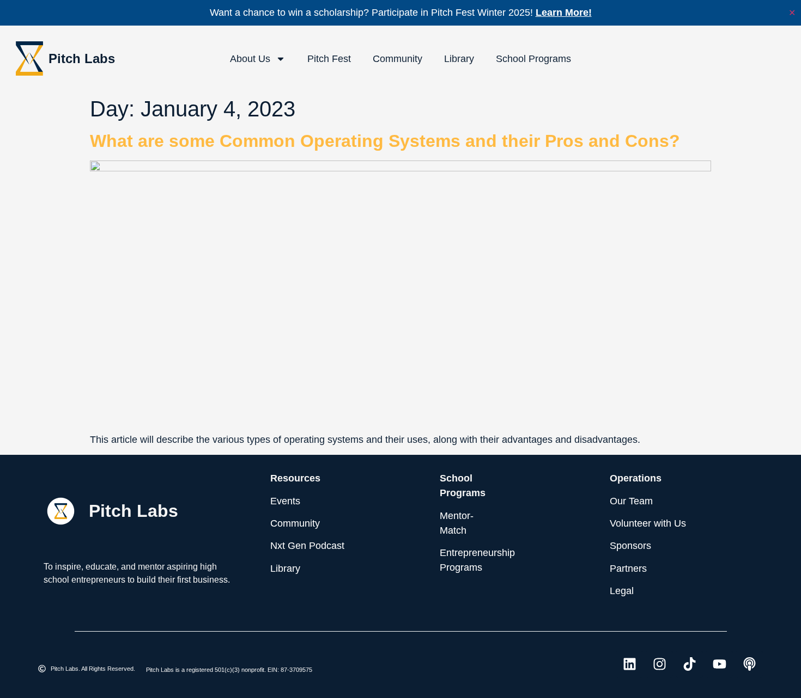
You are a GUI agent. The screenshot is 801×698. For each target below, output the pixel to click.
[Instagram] (659, 664)
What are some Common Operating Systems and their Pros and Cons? (385, 141)
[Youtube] (719, 664)
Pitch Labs (81, 58)
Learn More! (564, 12)
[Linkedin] (629, 664)
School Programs (533, 58)
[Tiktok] (689, 664)
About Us (250, 58)
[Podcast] (749, 664)
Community (397, 58)
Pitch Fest (329, 58)
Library (459, 58)
